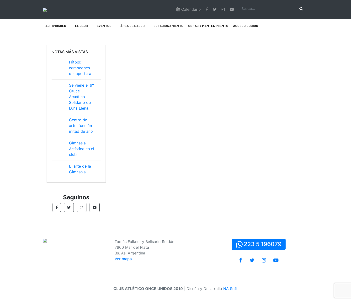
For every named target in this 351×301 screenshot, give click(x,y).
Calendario (190, 9)
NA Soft (230, 288)
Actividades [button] (55, 26)
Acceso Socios (245, 26)
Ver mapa (123, 258)
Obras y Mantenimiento (208, 26)
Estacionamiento (168, 26)
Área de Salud (132, 26)
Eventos (104, 26)
